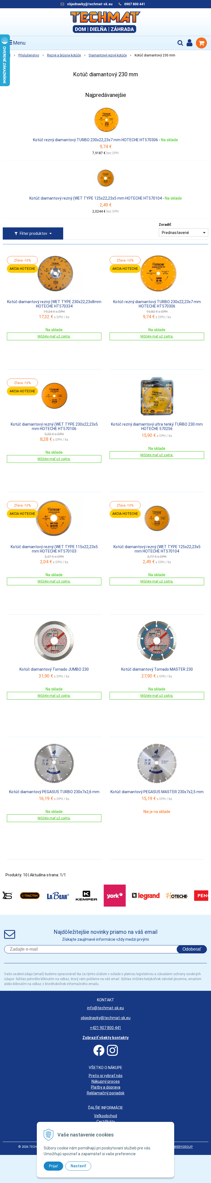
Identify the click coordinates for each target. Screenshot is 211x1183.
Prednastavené (175, 232)
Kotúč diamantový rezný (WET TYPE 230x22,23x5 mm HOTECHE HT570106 (54, 426)
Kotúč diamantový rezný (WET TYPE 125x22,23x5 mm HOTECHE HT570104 (95, 198)
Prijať (53, 1166)
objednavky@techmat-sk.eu (90, 4)
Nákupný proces (105, 1081)
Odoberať (191, 949)
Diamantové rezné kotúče (108, 55)
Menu (19, 43)
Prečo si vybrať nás (106, 1075)
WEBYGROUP (183, 1147)
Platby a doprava (105, 1087)
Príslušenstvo (28, 55)
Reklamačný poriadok (105, 1093)
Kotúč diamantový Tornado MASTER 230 (157, 669)
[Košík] (201, 42)
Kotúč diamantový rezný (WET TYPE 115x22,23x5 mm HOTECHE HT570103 (54, 549)
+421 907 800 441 (105, 1028)
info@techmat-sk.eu (105, 1008)
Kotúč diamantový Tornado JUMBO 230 (54, 669)
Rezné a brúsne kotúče (64, 55)
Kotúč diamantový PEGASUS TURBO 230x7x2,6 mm (54, 792)
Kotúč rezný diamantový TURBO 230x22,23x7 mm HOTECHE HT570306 (95, 140)
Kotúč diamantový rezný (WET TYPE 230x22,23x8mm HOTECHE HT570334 (54, 304)
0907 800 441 (134, 4)
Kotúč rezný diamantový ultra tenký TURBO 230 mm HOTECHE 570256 (157, 426)
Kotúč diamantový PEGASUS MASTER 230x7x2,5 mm (157, 792)
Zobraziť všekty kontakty (105, 1037)
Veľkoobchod (105, 1116)
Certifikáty (105, 1121)
